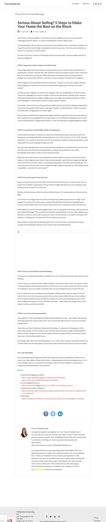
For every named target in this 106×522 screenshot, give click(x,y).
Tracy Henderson (12, 4)
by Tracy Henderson (40, 32)
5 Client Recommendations (53, 469)
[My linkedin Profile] (98, 4)
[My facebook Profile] (93, 4)
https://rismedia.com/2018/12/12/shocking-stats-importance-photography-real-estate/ (53, 399)
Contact (86, 4)
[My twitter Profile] (96, 4)
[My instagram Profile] (101, 4)
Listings (75, 4)
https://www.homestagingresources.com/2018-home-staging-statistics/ (47, 385)
